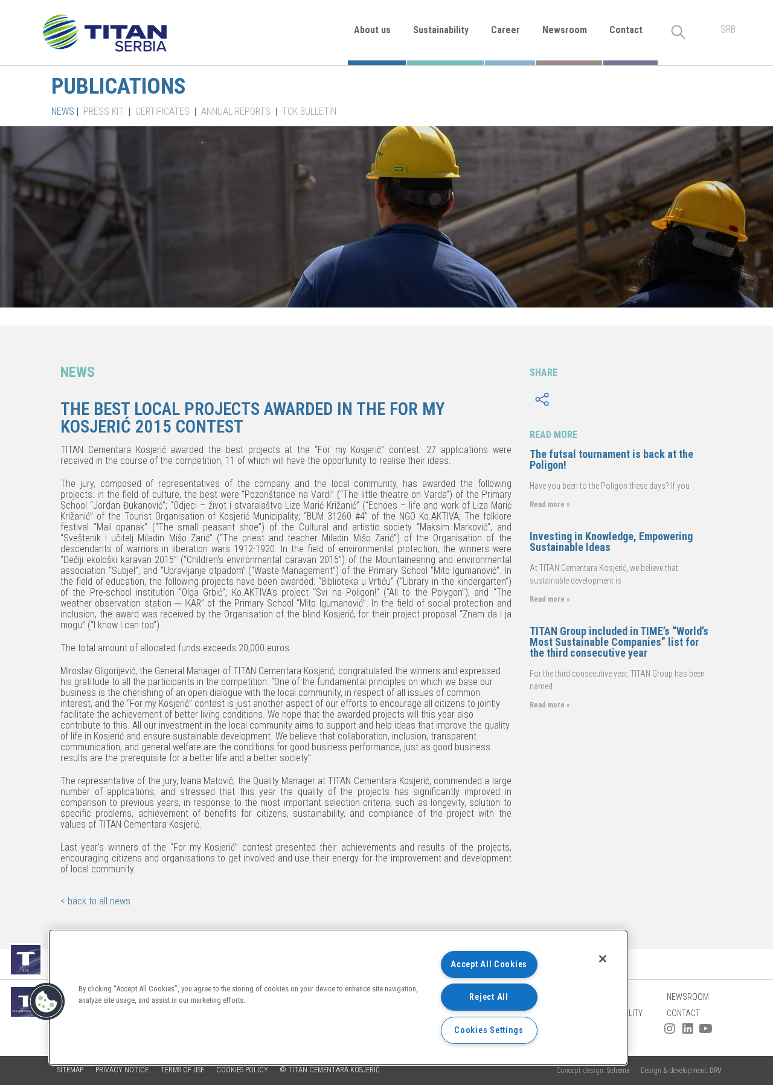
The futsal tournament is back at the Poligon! (611, 459)
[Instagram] (670, 1029)
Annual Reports (236, 111)
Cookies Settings (489, 1030)
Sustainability (441, 30)
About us (372, 30)
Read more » (549, 504)
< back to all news (95, 901)
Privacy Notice (122, 1070)
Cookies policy (242, 1070)
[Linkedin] (688, 1029)
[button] (46, 1001)
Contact (626, 30)
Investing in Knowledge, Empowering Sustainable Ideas (611, 541)
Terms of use (182, 1070)
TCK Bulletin (309, 111)
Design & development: (681, 1070)
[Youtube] (706, 1029)
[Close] (602, 958)
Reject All (488, 997)
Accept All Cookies (489, 964)
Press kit (103, 111)
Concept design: (594, 1070)
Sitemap (70, 1070)
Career (505, 30)
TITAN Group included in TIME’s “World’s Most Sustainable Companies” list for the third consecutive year (619, 642)
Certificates (162, 111)
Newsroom (564, 30)
